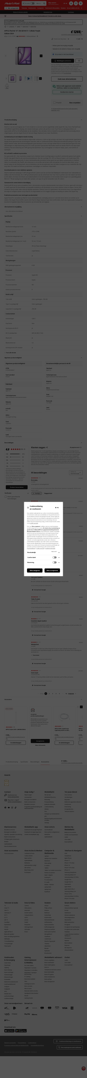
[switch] (55, 557)
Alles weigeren (35, 570)
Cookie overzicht (40, 548)
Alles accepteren (52, 570)
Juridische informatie (50, 548)
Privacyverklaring (31, 548)
